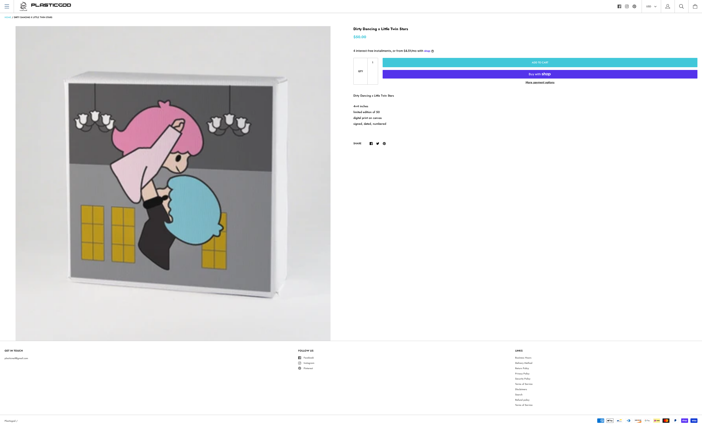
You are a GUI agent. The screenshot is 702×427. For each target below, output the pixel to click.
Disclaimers (521, 389)
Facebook (309, 357)
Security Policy (522, 378)
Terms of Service (524, 384)
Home (8, 17)
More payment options (540, 82)
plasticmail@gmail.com (16, 358)
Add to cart (540, 62)
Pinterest (308, 368)
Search (518, 394)
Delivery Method (523, 363)
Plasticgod (10, 421)
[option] (173, 183)
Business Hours (523, 357)
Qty (360, 71)
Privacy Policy (522, 373)
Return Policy (522, 368)
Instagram (309, 363)
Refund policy (522, 400)
